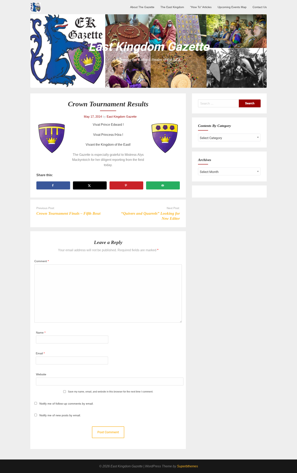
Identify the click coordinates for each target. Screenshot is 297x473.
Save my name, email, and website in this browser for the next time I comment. (110, 391)
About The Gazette (142, 7)
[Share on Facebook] (53, 185)
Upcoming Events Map (232, 7)
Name (40, 332)
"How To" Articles (201, 7)
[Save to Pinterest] (126, 185)
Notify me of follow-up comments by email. (66, 403)
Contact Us (260, 7)
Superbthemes (187, 466)
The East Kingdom (172, 7)
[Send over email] (163, 185)
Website (41, 374)
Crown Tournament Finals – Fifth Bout (68, 213)
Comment (41, 261)
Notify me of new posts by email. (60, 415)
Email (40, 353)
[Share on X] (90, 185)
